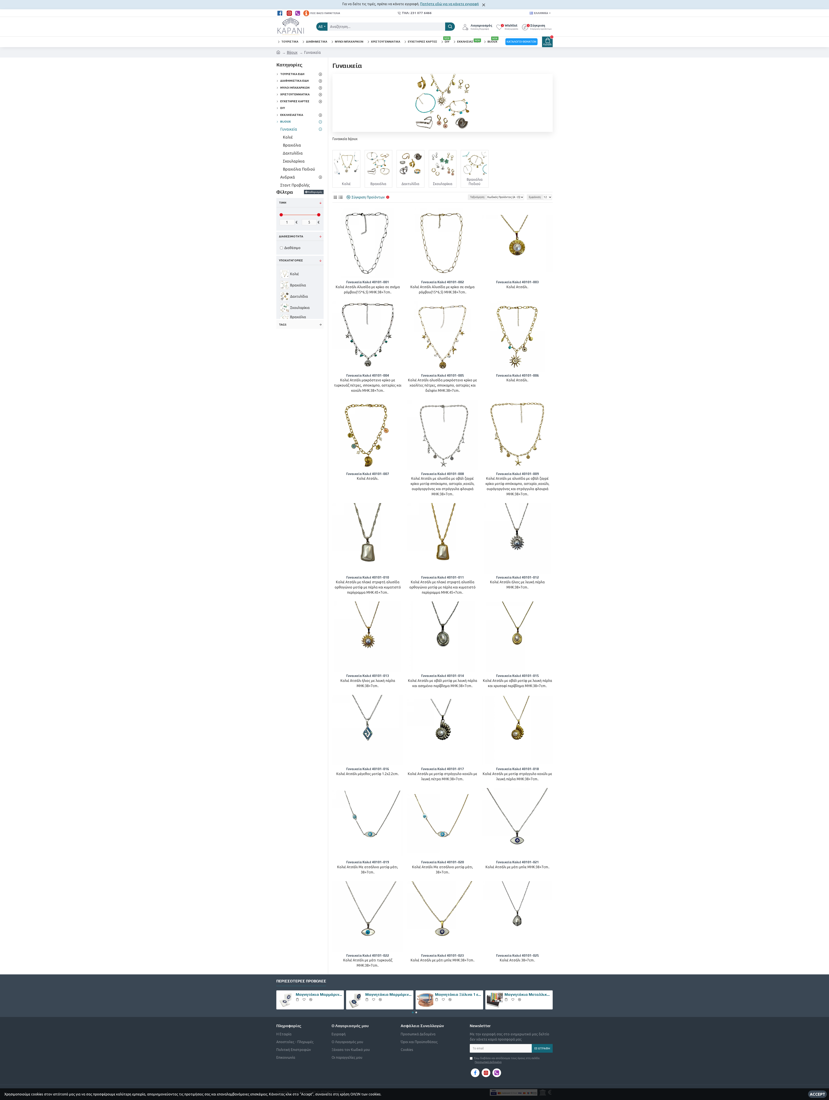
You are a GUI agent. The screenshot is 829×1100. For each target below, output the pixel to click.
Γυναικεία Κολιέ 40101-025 (517, 955)
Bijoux (292, 52)
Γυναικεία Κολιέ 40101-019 (367, 862)
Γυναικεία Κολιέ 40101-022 (367, 955)
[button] (413, 1012)
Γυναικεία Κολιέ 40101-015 (517, 676)
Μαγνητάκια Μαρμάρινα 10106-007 (388, 994)
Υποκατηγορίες (291, 260)
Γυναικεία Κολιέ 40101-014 (442, 676)
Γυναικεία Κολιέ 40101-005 (442, 375)
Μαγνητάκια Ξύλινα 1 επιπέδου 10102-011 (458, 994)
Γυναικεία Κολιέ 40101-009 (517, 474)
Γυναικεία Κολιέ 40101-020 (442, 862)
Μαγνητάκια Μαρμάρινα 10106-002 (319, 994)
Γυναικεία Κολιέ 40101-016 (367, 769)
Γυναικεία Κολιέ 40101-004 (367, 375)
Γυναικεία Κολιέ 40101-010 (367, 577)
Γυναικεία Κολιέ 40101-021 (517, 862)
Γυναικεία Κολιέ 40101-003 (517, 282)
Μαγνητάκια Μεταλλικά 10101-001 (528, 994)
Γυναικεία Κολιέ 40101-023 (442, 955)
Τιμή (282, 202)
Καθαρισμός (315, 191)
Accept (817, 1094)
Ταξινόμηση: (477, 197)
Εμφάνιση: (535, 197)
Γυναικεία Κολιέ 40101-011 (442, 577)
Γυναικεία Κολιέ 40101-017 (442, 769)
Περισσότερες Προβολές (301, 981)
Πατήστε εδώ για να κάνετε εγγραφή (449, 4)
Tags (282, 324)
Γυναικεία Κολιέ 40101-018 (517, 769)
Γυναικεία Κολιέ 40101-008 (442, 474)
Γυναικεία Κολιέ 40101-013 (367, 676)
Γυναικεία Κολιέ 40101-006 (517, 375)
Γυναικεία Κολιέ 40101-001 (367, 282)
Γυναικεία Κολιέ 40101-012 (517, 577)
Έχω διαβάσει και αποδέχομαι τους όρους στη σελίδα (506, 1060)
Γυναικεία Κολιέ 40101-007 (367, 474)
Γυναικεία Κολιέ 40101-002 (442, 282)
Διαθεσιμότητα (291, 236)
